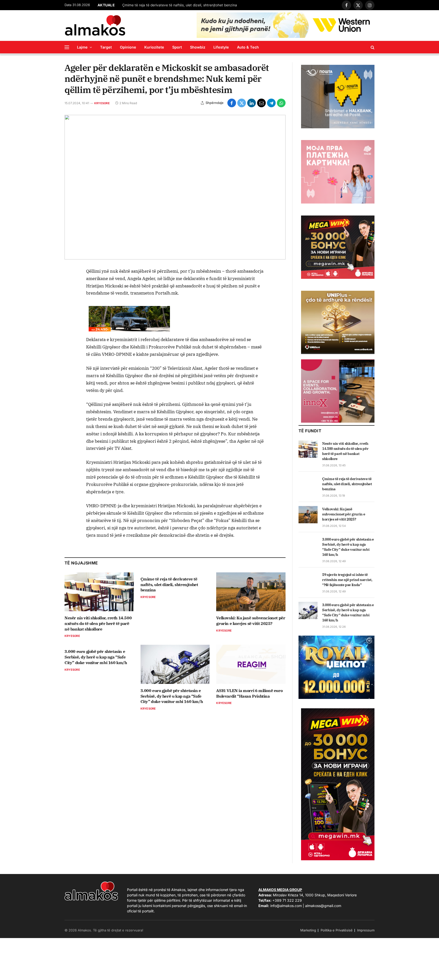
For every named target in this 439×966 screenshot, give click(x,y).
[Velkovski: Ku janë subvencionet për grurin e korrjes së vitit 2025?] (251, 591)
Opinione (128, 47)
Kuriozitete (154, 47)
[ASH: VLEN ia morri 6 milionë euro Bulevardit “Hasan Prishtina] (251, 664)
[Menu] (67, 47)
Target (106, 47)
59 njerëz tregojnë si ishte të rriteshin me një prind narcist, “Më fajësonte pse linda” (347, 579)
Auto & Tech (248, 47)
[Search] (372, 47)
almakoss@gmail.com (323, 905)
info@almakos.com (286, 905)
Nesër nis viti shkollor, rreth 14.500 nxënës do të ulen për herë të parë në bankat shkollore (98, 623)
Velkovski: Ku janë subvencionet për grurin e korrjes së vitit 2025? (176, 5)
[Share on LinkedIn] (251, 103)
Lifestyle (221, 47)
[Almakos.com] (95, 25)
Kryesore (102, 103)
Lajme (82, 47)
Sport (177, 47)
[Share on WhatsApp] (281, 103)
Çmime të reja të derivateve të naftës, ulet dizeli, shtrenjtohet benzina (169, 584)
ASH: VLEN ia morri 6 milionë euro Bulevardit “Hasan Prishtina (249, 693)
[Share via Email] (261, 103)
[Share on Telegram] (271, 103)
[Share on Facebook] (231, 103)
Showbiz (197, 47)
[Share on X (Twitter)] (241, 103)
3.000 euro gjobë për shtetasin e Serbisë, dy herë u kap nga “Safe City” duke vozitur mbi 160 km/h (96, 657)
